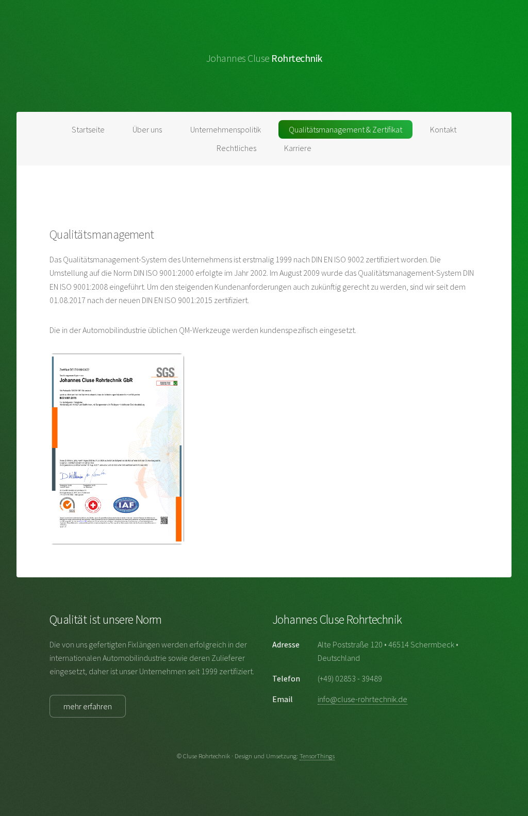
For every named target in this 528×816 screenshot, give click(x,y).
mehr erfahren (87, 706)
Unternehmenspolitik (225, 129)
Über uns (147, 129)
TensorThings (317, 756)
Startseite (88, 129)
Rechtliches (236, 148)
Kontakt (443, 129)
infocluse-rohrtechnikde (362, 699)
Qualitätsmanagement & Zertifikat (345, 129)
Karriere (297, 148)
